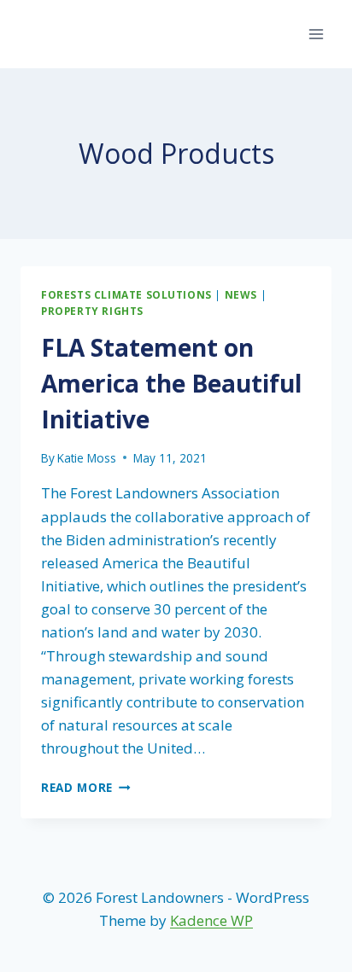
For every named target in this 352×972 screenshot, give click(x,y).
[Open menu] (315, 33)
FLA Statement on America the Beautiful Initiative (171, 383)
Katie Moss (86, 458)
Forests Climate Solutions (126, 294)
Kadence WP (211, 920)
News (241, 294)
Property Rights (92, 310)
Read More (86, 787)
